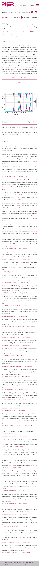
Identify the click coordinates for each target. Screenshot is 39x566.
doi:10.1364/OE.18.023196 (8, 400)
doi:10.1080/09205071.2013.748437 (11, 527)
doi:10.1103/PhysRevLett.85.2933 (10, 345)
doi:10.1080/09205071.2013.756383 (11, 426)
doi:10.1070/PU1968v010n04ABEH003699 (13, 327)
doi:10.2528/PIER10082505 (9, 491)
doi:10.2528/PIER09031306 (9, 249)
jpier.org (22, 562)
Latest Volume (17, 18)
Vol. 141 (21, 13)
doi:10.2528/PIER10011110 (9, 389)
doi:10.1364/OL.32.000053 (8, 316)
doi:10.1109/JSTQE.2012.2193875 (10, 259)
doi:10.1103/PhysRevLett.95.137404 (11, 306)
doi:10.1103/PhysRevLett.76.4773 (10, 337)
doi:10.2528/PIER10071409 (9, 436)
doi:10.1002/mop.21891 (8, 356)
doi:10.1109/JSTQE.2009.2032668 (10, 542)
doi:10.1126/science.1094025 (9, 282)
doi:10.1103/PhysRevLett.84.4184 (10, 272)
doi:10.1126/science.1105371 (9, 293)
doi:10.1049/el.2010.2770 (8, 410)
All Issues (11, 13)
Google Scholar (17, 36)
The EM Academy (8, 562)
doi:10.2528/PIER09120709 (9, 514)
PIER (16, 13)
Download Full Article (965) (19, 78)
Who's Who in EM (30, 562)
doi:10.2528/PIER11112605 (9, 176)
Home (5, 13)
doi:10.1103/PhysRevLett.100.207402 (11, 366)
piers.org (16, 562)
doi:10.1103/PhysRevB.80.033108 (10, 377)
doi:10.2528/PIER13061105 (8, 36)
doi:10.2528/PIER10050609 (9, 504)
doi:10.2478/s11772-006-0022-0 (10, 553)
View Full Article (19, 83)
